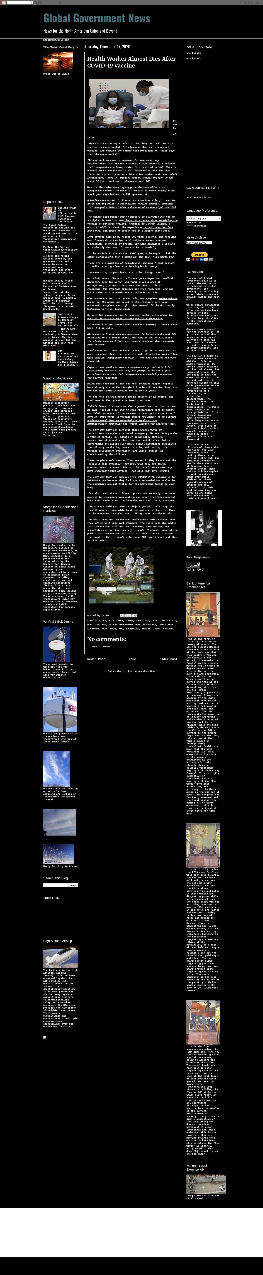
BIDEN (102, 620)
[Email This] (122, 615)
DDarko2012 (193, 58)
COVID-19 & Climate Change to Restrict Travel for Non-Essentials (68, 320)
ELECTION (93, 624)
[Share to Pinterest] (135, 615)
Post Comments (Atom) (142, 671)
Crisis (171, 620)
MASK (104, 628)
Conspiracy (143, 620)
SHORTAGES (132, 628)
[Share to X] (128, 615)
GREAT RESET (167, 624)
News (113, 628)
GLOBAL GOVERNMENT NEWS (124, 624)
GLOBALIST (149, 624)
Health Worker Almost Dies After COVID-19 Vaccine (131, 62)
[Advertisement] (57, 137)
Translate (200, 226)
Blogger (159, 1249)
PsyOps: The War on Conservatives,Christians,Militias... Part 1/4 (60, 250)
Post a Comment (102, 646)
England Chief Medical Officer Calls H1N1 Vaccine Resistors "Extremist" (67, 215)
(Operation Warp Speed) (131, 450)
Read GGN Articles (198, 197)
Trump (156, 628)
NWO (121, 628)
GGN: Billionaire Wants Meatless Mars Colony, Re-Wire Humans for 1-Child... (68, 358)
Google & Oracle (134, 387)
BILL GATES (116, 620)
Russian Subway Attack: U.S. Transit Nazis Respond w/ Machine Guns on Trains (59, 285)
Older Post (168, 659)
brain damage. (149, 266)
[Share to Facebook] (132, 615)
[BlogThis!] (125, 615)
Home (132, 659)
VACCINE (168, 628)
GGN (104, 624)
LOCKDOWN (93, 628)
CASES (129, 620)
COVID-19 (159, 620)
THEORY (146, 628)
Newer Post (96, 659)
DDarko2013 (193, 53)
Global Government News (96, 17)
